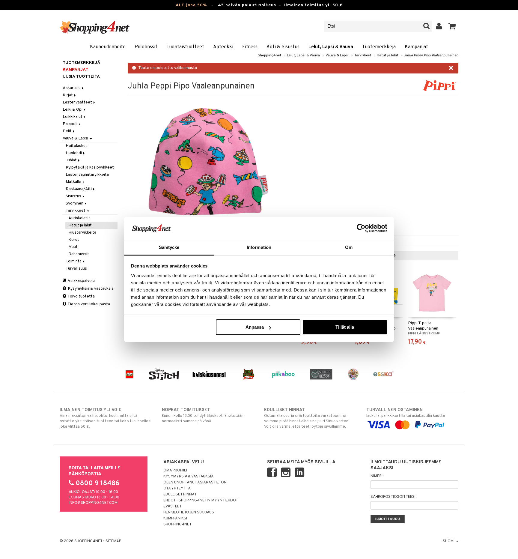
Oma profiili (175, 470)
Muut (73, 247)
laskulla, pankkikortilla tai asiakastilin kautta (405, 412)
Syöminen (75, 203)
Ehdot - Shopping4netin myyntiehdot (200, 500)
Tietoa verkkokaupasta (88, 304)
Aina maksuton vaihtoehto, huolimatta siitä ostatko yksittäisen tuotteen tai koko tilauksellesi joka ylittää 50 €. (105, 418)
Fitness (250, 47)
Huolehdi (74, 153)
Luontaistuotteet (185, 47)
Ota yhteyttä (177, 488)
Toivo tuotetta (81, 296)
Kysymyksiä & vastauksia (90, 288)
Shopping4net (269, 55)
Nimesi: (377, 476)
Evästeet (172, 506)
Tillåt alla (344, 327)
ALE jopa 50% (191, 5)
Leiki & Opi (73, 109)
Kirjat (68, 95)
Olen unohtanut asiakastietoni (195, 482)
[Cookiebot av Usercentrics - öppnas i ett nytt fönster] (361, 228)
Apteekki (223, 47)
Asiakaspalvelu (81, 280)
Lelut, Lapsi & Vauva (330, 47)
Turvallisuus (76, 268)
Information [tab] (259, 247)
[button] (452, 26)
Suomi (449, 541)
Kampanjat (416, 47)
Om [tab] (349, 247)
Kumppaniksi (175, 518)
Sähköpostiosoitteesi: (393, 497)
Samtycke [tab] (169, 247)
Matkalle (74, 181)
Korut (73, 239)
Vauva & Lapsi (337, 55)
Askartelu (72, 88)
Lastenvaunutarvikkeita (87, 174)
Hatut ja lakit (387, 55)
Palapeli (70, 124)
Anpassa (255, 327)
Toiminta (74, 261)
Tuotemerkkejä (379, 47)
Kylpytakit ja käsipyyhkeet (90, 167)
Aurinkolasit (79, 218)
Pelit (68, 131)
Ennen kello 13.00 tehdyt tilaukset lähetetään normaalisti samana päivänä (202, 415)
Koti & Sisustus (282, 47)
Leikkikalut (73, 116)
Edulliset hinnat (180, 494)
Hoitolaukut (76, 145)
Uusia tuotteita (81, 76)
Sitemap (113, 541)
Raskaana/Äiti (79, 189)
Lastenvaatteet (78, 102)
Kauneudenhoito (108, 47)
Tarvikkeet (362, 55)
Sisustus (74, 196)
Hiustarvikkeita (82, 232)
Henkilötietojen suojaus (188, 512)
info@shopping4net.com (93, 503)
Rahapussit (78, 254)
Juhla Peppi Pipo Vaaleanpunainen (431, 55)
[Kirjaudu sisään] (439, 26)
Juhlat (72, 160)
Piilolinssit (146, 47)
